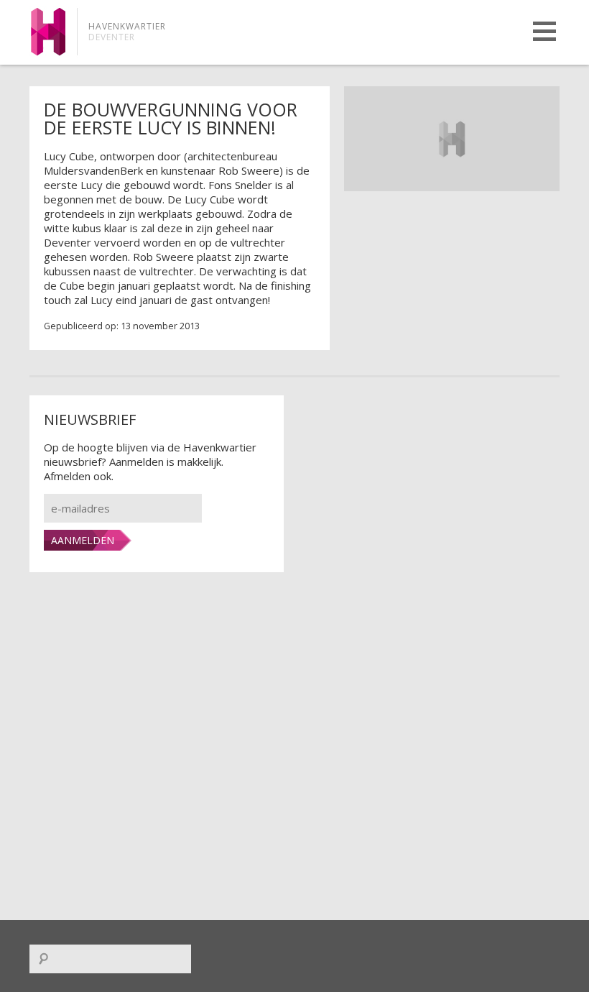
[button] (544, 31)
